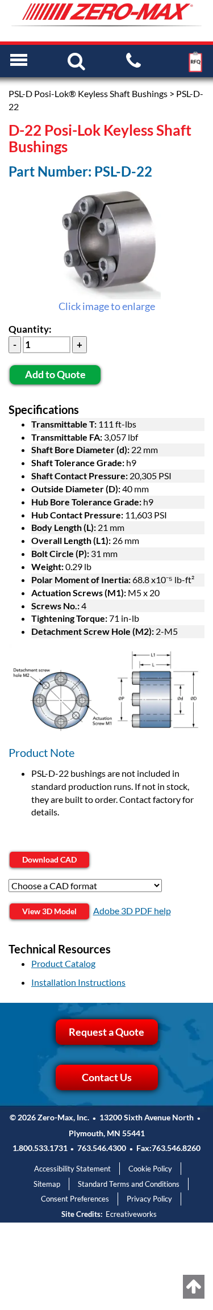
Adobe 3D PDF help (132, 910)
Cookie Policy (150, 1168)
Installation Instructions (78, 982)
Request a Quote (106, 1032)
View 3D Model (49, 911)
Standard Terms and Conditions (128, 1183)
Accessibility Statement (72, 1168)
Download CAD (49, 859)
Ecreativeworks (131, 1214)
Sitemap (47, 1183)
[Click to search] (76, 60)
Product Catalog (63, 963)
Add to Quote (55, 374)
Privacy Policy (149, 1198)
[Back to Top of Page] (193, 1287)
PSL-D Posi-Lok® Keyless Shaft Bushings (88, 93)
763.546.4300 (101, 1148)
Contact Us (107, 1077)
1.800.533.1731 (40, 1148)
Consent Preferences (75, 1198)
